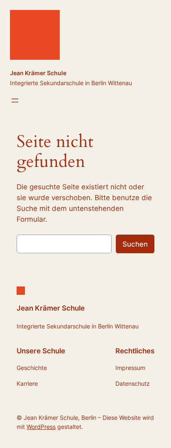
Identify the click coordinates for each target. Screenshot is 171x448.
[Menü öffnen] (15, 100)
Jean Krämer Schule (38, 72)
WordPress (41, 426)
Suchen (135, 244)
